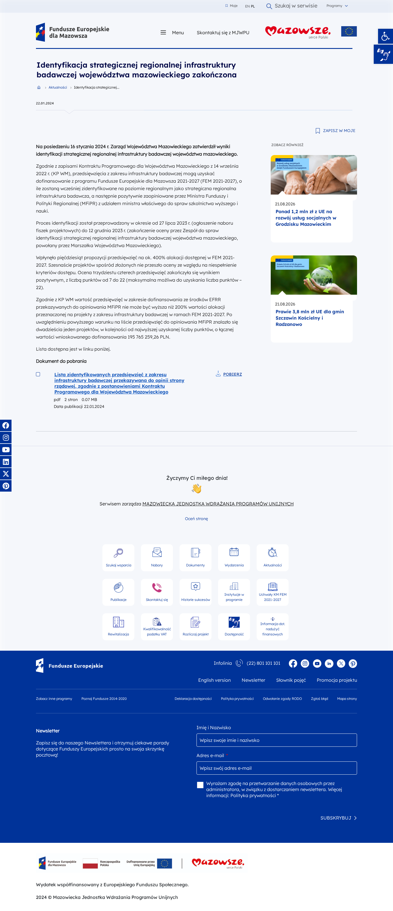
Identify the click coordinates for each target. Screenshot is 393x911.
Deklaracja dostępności (193, 698)
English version (214, 680)
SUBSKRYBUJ (335, 818)
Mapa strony (347, 698)
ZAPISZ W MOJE (339, 130)
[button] (385, 36)
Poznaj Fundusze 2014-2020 (104, 698)
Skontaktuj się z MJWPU (223, 32)
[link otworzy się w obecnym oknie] (72, 32)
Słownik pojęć (291, 680)
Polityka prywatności (237, 698)
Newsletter (253, 680)
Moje (232, 5)
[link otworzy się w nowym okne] (298, 32)
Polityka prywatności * (254, 795)
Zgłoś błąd (319, 698)
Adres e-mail (212, 755)
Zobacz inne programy (54, 698)
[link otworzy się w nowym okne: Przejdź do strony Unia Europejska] (349, 31)
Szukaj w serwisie (296, 6)
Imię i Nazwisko (214, 727)
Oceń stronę (196, 518)
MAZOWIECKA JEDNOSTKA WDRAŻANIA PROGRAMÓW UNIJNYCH (218, 504)
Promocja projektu (337, 680)
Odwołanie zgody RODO (282, 698)
